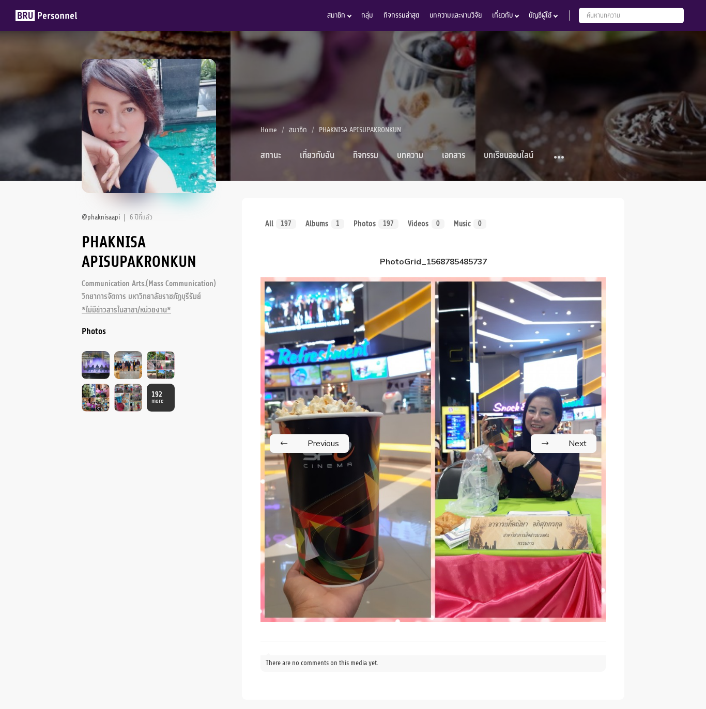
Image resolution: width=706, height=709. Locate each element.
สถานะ (270, 155)
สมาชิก (336, 15)
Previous (323, 443)
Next (578, 443)
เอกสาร (453, 155)
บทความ (410, 155)
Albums (322, 223)
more (157, 398)
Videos (423, 223)
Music (468, 223)
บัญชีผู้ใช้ (540, 15)
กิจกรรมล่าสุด (401, 15)
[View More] (559, 158)
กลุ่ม (367, 15)
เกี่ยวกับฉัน (317, 155)
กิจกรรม (365, 155)
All (278, 223)
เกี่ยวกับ (502, 15)
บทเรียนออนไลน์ (508, 155)
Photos (374, 223)
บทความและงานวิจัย (455, 15)
